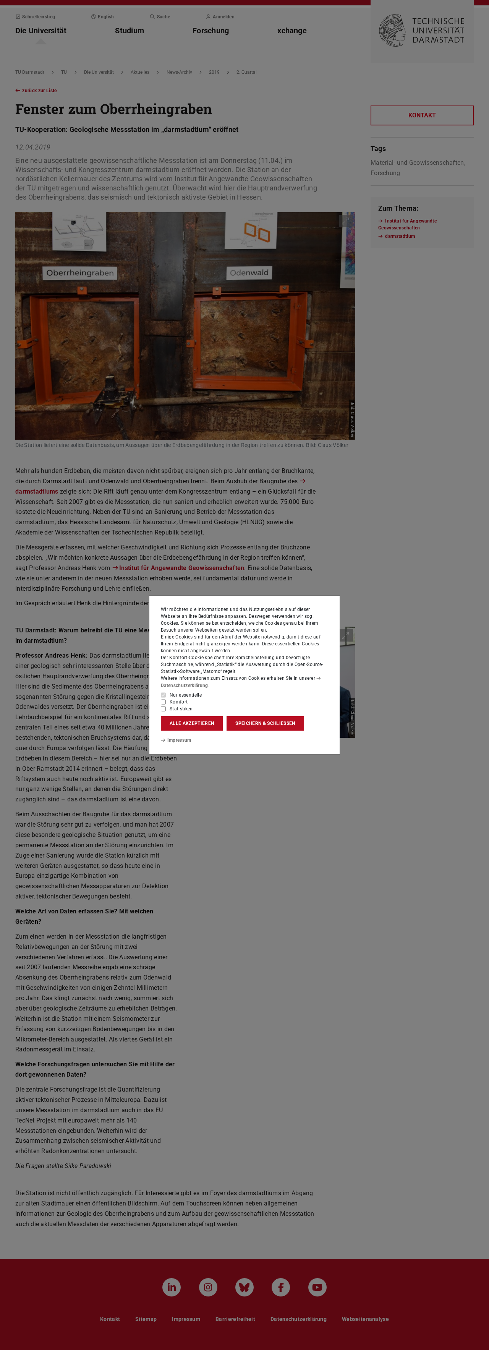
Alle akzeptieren (192, 723)
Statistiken (181, 709)
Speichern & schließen (265, 723)
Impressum (179, 740)
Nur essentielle (186, 695)
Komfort (179, 702)
